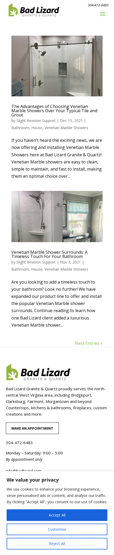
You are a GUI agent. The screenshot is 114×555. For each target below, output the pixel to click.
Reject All (57, 543)
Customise (57, 529)
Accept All (57, 515)
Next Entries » (89, 343)
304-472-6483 (98, 5)
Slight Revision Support (36, 120)
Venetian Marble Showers (66, 127)
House (36, 127)
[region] (57, 513)
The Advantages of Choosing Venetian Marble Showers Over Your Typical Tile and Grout (54, 111)
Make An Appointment (32, 428)
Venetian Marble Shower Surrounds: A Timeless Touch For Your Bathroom (49, 254)
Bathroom (20, 127)
